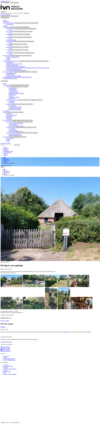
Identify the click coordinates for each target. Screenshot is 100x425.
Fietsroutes (8, 117)
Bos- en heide (9, 31)
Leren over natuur (8, 120)
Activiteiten (6, 21)
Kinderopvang (12, 89)
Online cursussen (13, 124)
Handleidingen (9, 62)
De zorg (11, 96)
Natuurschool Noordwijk (15, 108)
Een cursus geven (13, 130)
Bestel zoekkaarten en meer (15, 135)
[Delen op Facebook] (1, 327)
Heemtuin (8, 47)
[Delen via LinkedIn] (4, 327)
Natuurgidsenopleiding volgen (16, 126)
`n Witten (8, 49)
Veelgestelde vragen (8, 151)
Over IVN (6, 137)
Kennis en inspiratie (11, 132)
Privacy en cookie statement (10, 374)
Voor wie (8, 86)
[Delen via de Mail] (7, 327)
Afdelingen (12, 101)
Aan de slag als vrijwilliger (10, 368)
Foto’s (10, 30)
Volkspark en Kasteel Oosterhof (13, 75)
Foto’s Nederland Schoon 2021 (13, 69)
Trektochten (9, 119)
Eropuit (5, 357)
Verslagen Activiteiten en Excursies (12, 61)
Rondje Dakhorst (10, 74)
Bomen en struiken (5, 320)
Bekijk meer (12, 98)
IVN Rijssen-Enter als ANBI (10, 78)
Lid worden (7, 143)
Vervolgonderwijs (13, 90)
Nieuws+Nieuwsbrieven (9, 23)
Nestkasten (8, 34)
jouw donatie (64, 332)
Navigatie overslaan (5, 1)
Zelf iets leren (9, 121)
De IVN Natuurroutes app (10, 360)
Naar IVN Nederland (5, 14)
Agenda (5, 25)
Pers (4, 372)
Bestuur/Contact (7, 55)
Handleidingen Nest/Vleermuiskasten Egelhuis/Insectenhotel (17, 77)
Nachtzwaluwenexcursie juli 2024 (14, 63)
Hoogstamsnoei (10, 52)
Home (5, 20)
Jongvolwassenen (13, 92)
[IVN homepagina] (12, 10)
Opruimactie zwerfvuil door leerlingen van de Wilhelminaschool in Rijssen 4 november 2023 (27, 67)
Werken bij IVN (10, 138)
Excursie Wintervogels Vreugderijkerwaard (16, 70)
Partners (8, 139)
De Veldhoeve (12, 105)
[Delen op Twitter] (3, 327)
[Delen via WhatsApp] (5, 327)
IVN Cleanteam (10, 41)
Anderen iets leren (10, 127)
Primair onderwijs (13, 88)
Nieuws (5, 147)
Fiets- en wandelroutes (9, 71)
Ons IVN (6, 154)
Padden (8, 44)
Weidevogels (9, 37)
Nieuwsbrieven (9, 24)
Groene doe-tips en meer (15, 134)
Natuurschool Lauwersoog (15, 106)
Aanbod (3, 143)
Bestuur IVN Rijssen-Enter (12, 57)
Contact (8, 58)
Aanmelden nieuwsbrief (6, 341)
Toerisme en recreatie (14, 97)
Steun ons (6, 367)
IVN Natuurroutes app (11, 115)
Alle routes (8, 113)
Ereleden (8, 59)
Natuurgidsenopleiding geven (16, 131)
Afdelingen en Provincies (12, 100)
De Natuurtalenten (10, 28)
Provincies (11, 102)
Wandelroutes (9, 116)
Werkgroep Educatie (11, 40)
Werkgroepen (7, 27)
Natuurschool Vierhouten (15, 109)
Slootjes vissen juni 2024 (12, 65)
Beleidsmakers (12, 94)
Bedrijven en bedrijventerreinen (16, 93)
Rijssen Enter (7, 160)
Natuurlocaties (9, 104)
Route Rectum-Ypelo (11, 73)
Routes (5, 112)
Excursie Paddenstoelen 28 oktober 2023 (15, 66)
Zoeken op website (5, 13)
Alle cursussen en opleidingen (16, 123)
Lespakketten (12, 128)
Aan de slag (6, 356)
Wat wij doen (7, 85)
